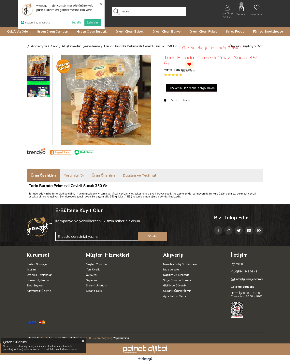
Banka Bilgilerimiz (38, 280)
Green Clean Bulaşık (92, 31)
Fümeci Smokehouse (268, 31)
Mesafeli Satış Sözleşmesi (180, 264)
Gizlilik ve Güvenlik (174, 285)
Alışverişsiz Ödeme (39, 291)
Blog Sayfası (35, 285)
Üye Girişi (227, 13)
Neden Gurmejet (37, 264)
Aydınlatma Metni (174, 296)
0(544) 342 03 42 (246, 271)
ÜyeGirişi (91, 275)
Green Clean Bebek (129, 31)
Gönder (152, 236)
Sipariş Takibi (94, 291)
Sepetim (91, 280)
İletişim (31, 269)
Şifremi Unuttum (96, 285)
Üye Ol (227, 16)
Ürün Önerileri (103, 175)
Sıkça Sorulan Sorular (177, 280)
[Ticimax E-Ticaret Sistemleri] (145, 359)
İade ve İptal (171, 269)
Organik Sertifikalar (39, 275)
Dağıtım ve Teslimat (139, 175)
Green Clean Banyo (166, 31)
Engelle (76, 22)
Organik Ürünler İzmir (177, 291)
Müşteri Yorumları (97, 264)
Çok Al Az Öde (17, 31)
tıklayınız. (72, 349)
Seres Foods (235, 31)
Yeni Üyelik (93, 269)
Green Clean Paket (203, 31)
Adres (239, 263)
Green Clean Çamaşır (52, 31)
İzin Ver (93, 22)
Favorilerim (256, 14)
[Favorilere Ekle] (188, 66)
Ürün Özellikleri (43, 175)
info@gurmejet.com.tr (249, 279)
